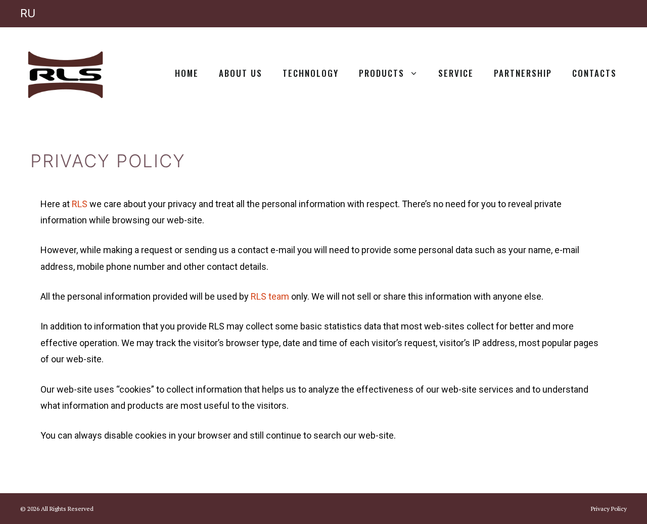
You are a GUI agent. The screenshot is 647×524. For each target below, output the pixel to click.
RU (27, 13)
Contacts (594, 73)
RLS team (270, 296)
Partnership (523, 73)
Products (381, 73)
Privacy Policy (609, 508)
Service (456, 73)
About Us (240, 73)
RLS (79, 204)
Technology (311, 73)
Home (187, 73)
